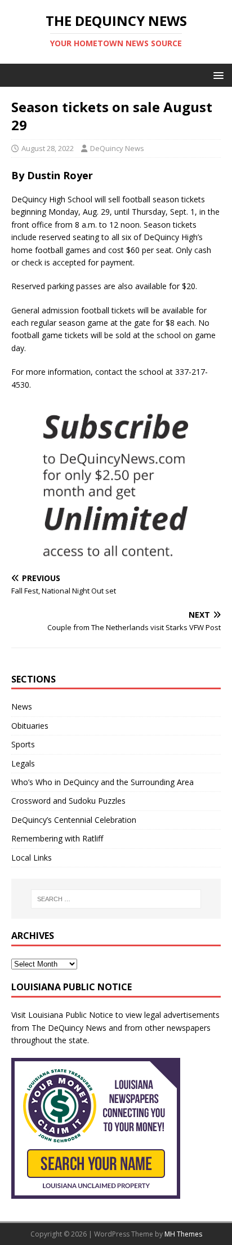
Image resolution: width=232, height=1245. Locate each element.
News (21, 706)
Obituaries (29, 725)
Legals (23, 763)
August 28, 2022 (47, 148)
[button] (216, 75)
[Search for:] (116, 899)
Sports (23, 744)
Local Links (31, 857)
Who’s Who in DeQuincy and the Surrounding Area (102, 782)
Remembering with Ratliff (57, 838)
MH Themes (183, 1234)
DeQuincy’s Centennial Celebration (73, 819)
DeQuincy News (117, 148)
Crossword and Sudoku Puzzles (68, 800)
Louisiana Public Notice (70, 1014)
